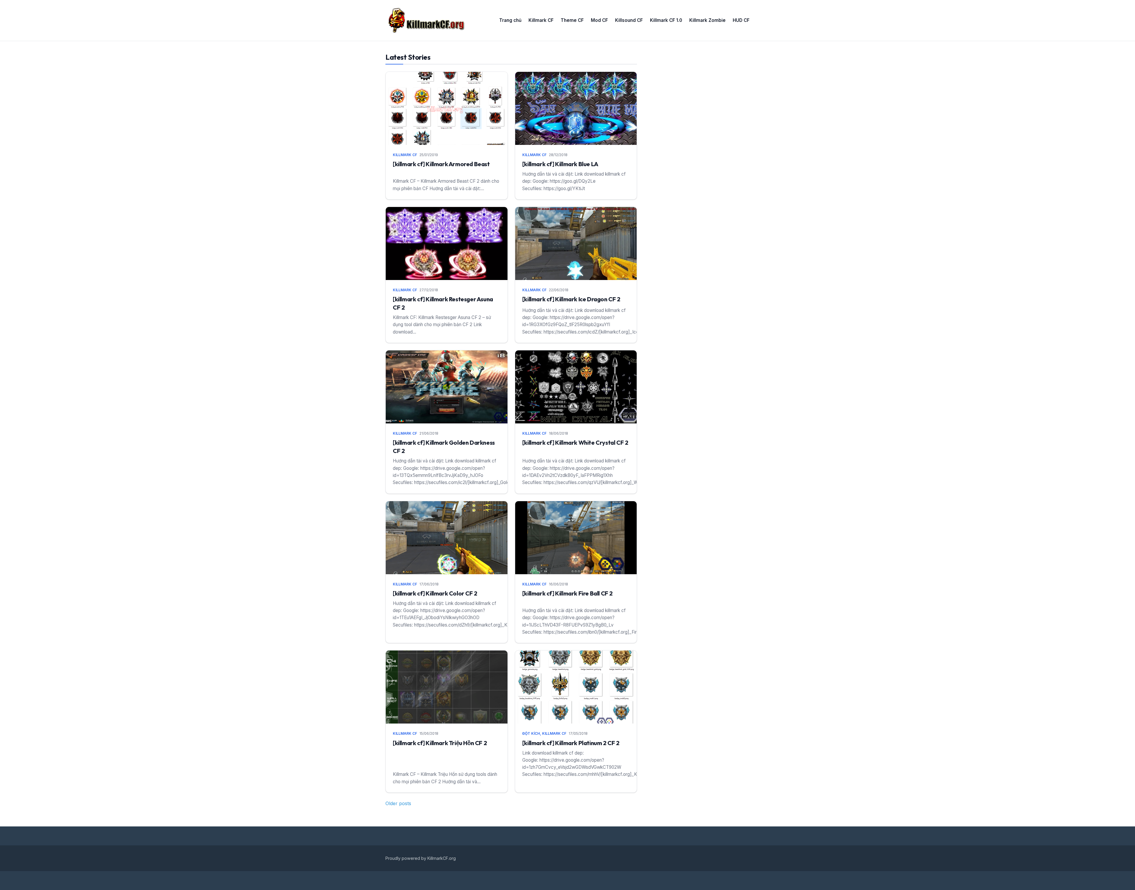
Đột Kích (531, 733)
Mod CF (599, 20)
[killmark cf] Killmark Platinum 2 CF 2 (571, 743)
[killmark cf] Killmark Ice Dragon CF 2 (571, 299)
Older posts (398, 803)
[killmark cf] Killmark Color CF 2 (435, 593)
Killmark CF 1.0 (666, 20)
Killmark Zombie (707, 20)
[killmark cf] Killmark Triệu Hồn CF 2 (440, 743)
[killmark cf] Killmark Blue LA (560, 164)
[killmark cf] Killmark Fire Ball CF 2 (567, 593)
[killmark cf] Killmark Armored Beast (441, 164)
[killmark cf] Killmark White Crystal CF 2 (575, 442)
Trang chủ (510, 20)
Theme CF (572, 20)
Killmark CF (541, 20)
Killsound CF (629, 20)
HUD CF (741, 20)
